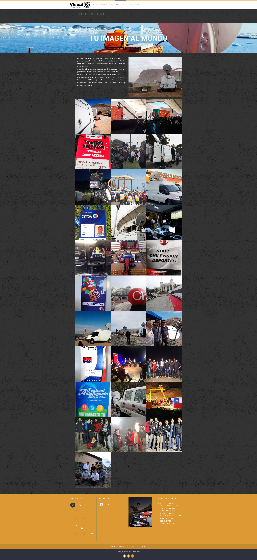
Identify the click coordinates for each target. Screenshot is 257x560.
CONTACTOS (142, 5)
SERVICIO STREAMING (167, 513)
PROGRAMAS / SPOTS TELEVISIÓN (170, 516)
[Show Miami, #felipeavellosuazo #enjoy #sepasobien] (89, 536)
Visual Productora (134, 552)
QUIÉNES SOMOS (106, 5)
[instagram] (132, 556)
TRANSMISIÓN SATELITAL (167, 511)
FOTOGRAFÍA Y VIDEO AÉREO (169, 506)
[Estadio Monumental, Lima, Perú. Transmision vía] (89, 513)
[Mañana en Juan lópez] (89, 520)
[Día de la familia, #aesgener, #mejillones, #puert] (82, 536)
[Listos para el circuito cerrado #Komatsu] (82, 528)
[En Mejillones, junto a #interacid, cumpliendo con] (74, 513)
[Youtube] (128, 556)
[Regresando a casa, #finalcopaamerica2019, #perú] (82, 513)
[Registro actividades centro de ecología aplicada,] (74, 528)
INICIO (95, 5)
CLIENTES (130, 5)
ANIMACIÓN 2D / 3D (166, 518)
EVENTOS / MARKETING (167, 508)
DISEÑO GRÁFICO (165, 521)
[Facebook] (124, 556)
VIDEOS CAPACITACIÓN (167, 503)
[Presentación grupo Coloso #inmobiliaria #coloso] (74, 536)
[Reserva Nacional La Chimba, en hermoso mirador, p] (74, 520)
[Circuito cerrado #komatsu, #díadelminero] (89, 528)
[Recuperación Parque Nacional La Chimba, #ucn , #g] (82, 520)
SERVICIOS (120, 5)
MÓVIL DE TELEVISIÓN (167, 523)
